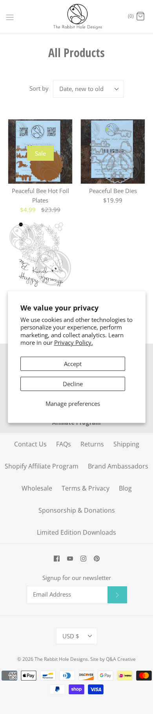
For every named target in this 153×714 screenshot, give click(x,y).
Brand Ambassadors (118, 466)
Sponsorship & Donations (76, 510)
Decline (73, 384)
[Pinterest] (97, 559)
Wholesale (37, 488)
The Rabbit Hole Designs (61, 659)
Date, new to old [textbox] (81, 88)
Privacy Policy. (73, 342)
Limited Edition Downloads (76, 532)
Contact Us (30, 444)
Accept (73, 364)
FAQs (63, 444)
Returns (92, 444)
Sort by (39, 88)
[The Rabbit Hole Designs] (76, 17)
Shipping (126, 444)
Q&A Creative (121, 659)
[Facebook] (57, 559)
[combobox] (88, 89)
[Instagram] (83, 559)
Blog (125, 488)
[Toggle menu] (10, 16)
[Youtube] (70, 559)
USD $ (70, 636)
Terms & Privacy (85, 488)
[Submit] (117, 594)
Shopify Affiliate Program (41, 466)
